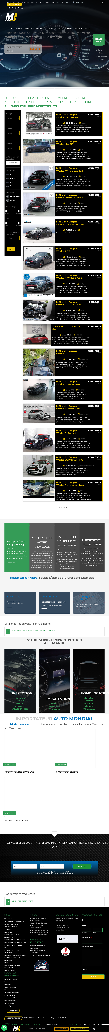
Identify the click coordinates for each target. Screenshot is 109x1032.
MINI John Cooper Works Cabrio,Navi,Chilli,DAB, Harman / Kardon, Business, (69, 352)
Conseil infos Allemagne (12, 998)
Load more (63, 507)
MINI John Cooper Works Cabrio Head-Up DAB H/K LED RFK (70, 116)
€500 (6, 225)
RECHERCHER (17, 29)
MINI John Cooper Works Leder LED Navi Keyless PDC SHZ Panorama (69, 196)
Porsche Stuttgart (10, 1001)
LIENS (65, 939)
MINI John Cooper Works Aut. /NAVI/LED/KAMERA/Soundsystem (68, 328)
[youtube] (22, 7)
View (38, 126)
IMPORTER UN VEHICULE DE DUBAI (15, 942)
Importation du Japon (16, 821)
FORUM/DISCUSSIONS (11, 924)
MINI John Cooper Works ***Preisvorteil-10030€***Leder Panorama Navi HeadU (70, 169)
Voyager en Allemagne (11, 992)
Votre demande (87, 947)
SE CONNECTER (79, 1029)
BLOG (70, 29)
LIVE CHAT (35, 49)
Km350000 (17, 213)
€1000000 (17, 225)
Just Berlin (7, 984)
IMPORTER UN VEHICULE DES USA (15, 940)
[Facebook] (6, 7)
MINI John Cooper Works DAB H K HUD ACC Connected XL (68, 303)
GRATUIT (99, 40)
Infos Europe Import (10, 979)
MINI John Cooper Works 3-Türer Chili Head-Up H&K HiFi (68, 407)
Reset (11, 249)
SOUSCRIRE (82, 866)
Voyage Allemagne (10, 987)
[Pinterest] (12, 7)
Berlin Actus (8, 982)
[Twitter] (9, 7)
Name (85, 925)
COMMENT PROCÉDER (45, 29)
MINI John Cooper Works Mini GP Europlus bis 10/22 (67, 143)
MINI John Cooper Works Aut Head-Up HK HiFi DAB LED (70, 223)
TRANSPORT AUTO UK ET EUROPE (41, 955)
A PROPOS (61, 29)
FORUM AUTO (61, 1029)
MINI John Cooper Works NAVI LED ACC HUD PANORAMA (69, 277)
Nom (94, 932)
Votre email (87, 938)
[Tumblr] (18, 7)
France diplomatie (10, 995)
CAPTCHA (85, 969)
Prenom (84, 932)
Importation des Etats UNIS (19, 772)
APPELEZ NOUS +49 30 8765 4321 (14, 921)
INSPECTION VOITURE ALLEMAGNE (15, 955)
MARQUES (30, 29)
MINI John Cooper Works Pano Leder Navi (70, 483)
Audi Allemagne (9, 1003)
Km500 (6, 213)
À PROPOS (7, 929)
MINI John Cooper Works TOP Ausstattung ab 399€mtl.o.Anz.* (66, 250)
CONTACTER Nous (12, 563)
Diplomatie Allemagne (11, 990)
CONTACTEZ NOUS (83, 29)
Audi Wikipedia (9, 1006)
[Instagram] (15, 7)
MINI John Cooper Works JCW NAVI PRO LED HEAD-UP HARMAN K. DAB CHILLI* (69, 459)
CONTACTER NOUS (10, 970)
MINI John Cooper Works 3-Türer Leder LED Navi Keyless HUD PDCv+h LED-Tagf (69, 432)
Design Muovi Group (51, 1024)
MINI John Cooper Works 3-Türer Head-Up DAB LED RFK (69, 383)
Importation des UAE (67, 772)
